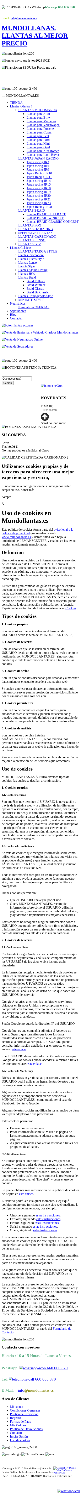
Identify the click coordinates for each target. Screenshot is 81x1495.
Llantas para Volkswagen (43, 125)
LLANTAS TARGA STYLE (37, 251)
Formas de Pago (20, 1421)
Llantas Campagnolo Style (35, 296)
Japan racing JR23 (39, 203)
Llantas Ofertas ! (21, 106)
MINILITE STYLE (31, 299)
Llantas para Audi (38, 114)
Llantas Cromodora (31, 255)
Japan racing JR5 (38, 166)
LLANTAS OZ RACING (35, 229)
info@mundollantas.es (24, 18)
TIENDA (16, 102)
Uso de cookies (20, 1440)
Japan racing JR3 (38, 162)
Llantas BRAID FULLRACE (46, 214)
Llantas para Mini (38, 143)
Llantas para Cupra (39, 132)
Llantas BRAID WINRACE (45, 218)
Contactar (16, 318)
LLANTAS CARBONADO (37, 236)
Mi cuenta (16, 1406)
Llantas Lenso (27, 262)
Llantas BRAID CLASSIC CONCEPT (53, 221)
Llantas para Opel (38, 147)
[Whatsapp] (69, 1491)
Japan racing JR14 (39, 180)
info (36, 1390)
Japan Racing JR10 (39, 173)
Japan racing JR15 (39, 184)
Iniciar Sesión (19, 1436)
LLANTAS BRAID (31, 210)
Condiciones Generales (25, 1410)
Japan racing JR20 (39, 195)
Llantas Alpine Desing (33, 270)
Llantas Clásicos (20, 247)
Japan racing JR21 (39, 199)
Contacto (16, 1432)
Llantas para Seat (38, 136)
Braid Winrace (36, 285)
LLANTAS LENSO (31, 240)
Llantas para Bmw (39, 117)
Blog (13, 314)
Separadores (18, 311)
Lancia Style (26, 266)
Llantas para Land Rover (43, 154)
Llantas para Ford (38, 140)
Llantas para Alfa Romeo (43, 151)
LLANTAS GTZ (29, 244)
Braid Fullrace (36, 281)
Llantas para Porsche (40, 128)
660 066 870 (57, 1368)
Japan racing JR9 (38, 169)
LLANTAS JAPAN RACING (38, 158)
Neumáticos (18, 303)
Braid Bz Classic (38, 292)
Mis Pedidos (18, 1425)
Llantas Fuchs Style (31, 259)
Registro (15, 1418)
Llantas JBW (26, 273)
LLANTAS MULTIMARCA (37, 110)
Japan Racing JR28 (39, 206)
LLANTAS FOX (29, 225)
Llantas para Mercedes (41, 121)
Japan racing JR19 (39, 192)
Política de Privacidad (24, 1414)
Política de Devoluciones (26, 1429)
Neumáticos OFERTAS (33, 307)
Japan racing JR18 (39, 188)
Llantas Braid (27, 277)
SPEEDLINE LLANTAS (35, 233)
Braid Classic (35, 288)
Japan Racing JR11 (39, 177)
